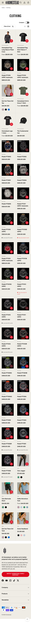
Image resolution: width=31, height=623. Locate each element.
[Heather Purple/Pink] (21, 535)
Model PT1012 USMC (6, 345)
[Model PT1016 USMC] (8, 219)
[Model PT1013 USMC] (23, 274)
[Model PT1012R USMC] (23, 333)
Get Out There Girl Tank (7, 530)
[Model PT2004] (23, 170)
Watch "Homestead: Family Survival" (15, 574)
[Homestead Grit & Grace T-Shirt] (23, 91)
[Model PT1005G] (8, 362)
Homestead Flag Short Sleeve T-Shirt (22, 50)
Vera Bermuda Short (6, 500)
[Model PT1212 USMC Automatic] (8, 248)
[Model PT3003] (8, 146)
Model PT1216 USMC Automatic (7, 76)
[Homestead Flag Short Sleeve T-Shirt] (23, 37)
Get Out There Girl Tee (7, 102)
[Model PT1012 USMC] (8, 333)
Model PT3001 (6, 180)
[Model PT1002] (8, 460)
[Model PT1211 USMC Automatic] (23, 193)
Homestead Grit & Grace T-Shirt (23, 102)
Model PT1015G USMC (7, 285)
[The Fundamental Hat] (23, 121)
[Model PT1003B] (23, 362)
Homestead (8, 614)
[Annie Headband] (23, 518)
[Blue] (9, 110)
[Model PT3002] (23, 146)
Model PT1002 (6, 471)
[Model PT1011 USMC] (23, 304)
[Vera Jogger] (23, 460)
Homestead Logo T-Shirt (7, 132)
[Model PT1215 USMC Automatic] (23, 65)
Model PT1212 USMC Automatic (7, 259)
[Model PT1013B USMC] (23, 248)
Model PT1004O (7, 396)
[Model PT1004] (23, 386)
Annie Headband (22, 529)
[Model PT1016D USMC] (23, 219)
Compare (21, 22)
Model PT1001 (21, 444)
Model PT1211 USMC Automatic (22, 205)
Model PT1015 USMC (6, 316)
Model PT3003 (6, 156)
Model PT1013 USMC (21, 285)
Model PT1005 (6, 420)
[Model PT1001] (23, 433)
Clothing (8, 7)
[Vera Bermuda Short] (8, 488)
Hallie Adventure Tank (22, 500)
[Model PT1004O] (8, 386)
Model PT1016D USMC (22, 230)
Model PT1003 (21, 420)
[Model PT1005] (8, 410)
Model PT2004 (22, 180)
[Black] (6, 110)
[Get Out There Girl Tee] (8, 91)
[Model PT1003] (23, 410)
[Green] (24, 507)
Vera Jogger (21, 471)
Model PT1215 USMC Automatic (22, 76)
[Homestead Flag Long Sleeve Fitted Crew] (8, 37)
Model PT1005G (7, 373)
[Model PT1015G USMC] (8, 274)
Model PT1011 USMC (21, 316)
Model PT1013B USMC (22, 259)
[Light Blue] (24, 535)
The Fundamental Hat (22, 132)
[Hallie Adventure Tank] (23, 488)
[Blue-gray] (27, 507)
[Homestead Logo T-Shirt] (8, 121)
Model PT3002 (21, 156)
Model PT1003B (22, 373)
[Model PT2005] (8, 193)
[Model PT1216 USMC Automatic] (8, 65)
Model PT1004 (21, 396)
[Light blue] (21, 507)
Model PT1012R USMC (22, 345)
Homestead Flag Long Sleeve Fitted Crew (8, 50)
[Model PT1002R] (8, 433)
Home (3, 7)
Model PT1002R (7, 444)
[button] (28, 2)
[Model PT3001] (8, 170)
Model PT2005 (6, 204)
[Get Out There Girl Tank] (8, 518)
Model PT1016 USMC (6, 230)
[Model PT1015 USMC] (8, 304)
